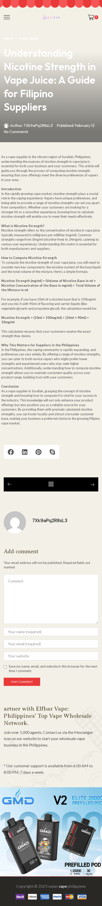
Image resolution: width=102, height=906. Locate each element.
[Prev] (11, 484)
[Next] (90, 485)
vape (63, 886)
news (8, 38)
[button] (11, 452)
